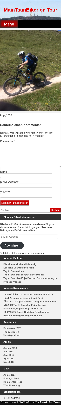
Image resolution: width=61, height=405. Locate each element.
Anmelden (9, 375)
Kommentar (7, 141)
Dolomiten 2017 (12, 328)
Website (5, 191)
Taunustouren (11, 331)
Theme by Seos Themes (50, 402)
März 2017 (8, 362)
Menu (9, 24)
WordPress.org (11, 385)
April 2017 (8, 358)
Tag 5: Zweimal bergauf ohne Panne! (23, 274)
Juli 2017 (8, 351)
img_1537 (6, 115)
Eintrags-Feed (11, 378)
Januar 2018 (10, 348)
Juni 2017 (8, 355)
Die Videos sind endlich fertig (19, 264)
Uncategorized (11, 335)
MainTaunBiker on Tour (30, 9)
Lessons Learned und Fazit (18, 267)
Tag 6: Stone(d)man (14, 271)
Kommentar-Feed (12, 381)
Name (4, 171)
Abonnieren (12, 245)
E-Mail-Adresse (10, 181)
